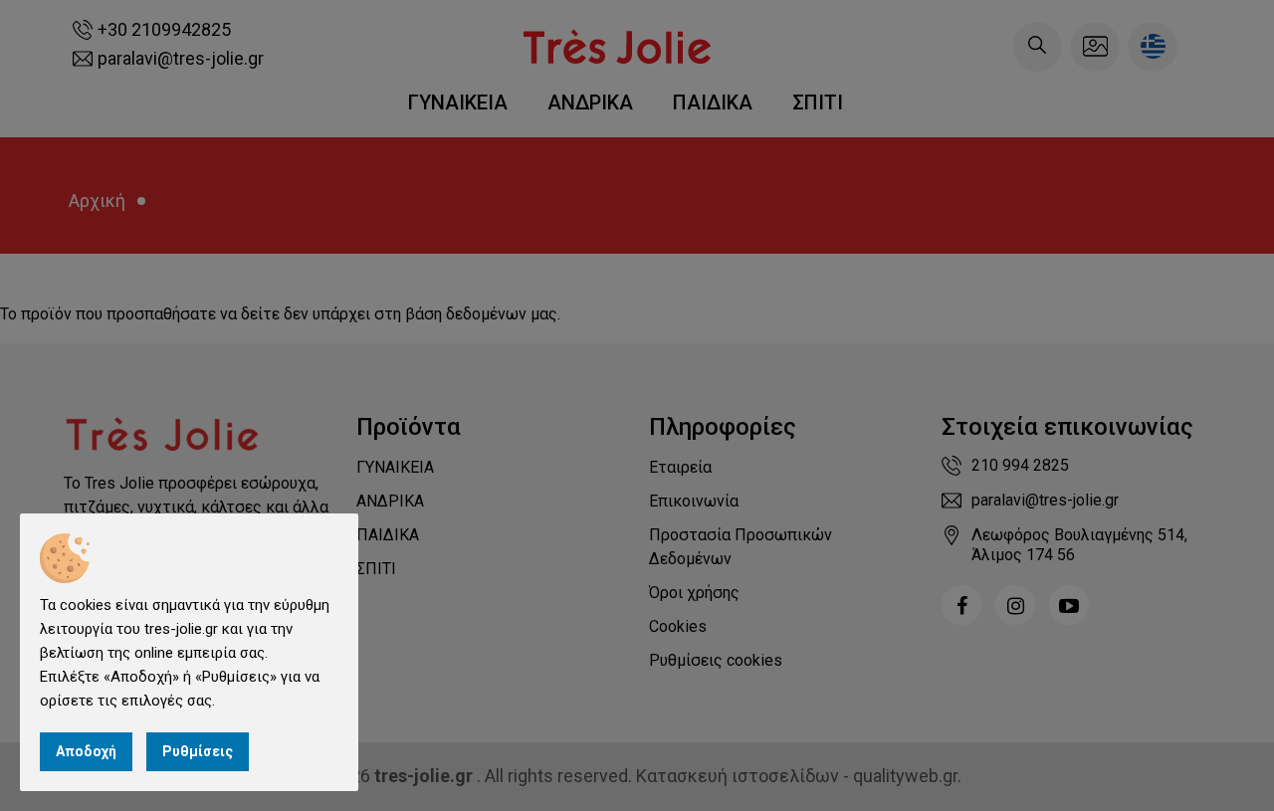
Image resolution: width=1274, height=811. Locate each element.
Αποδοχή (86, 751)
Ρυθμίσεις (197, 751)
